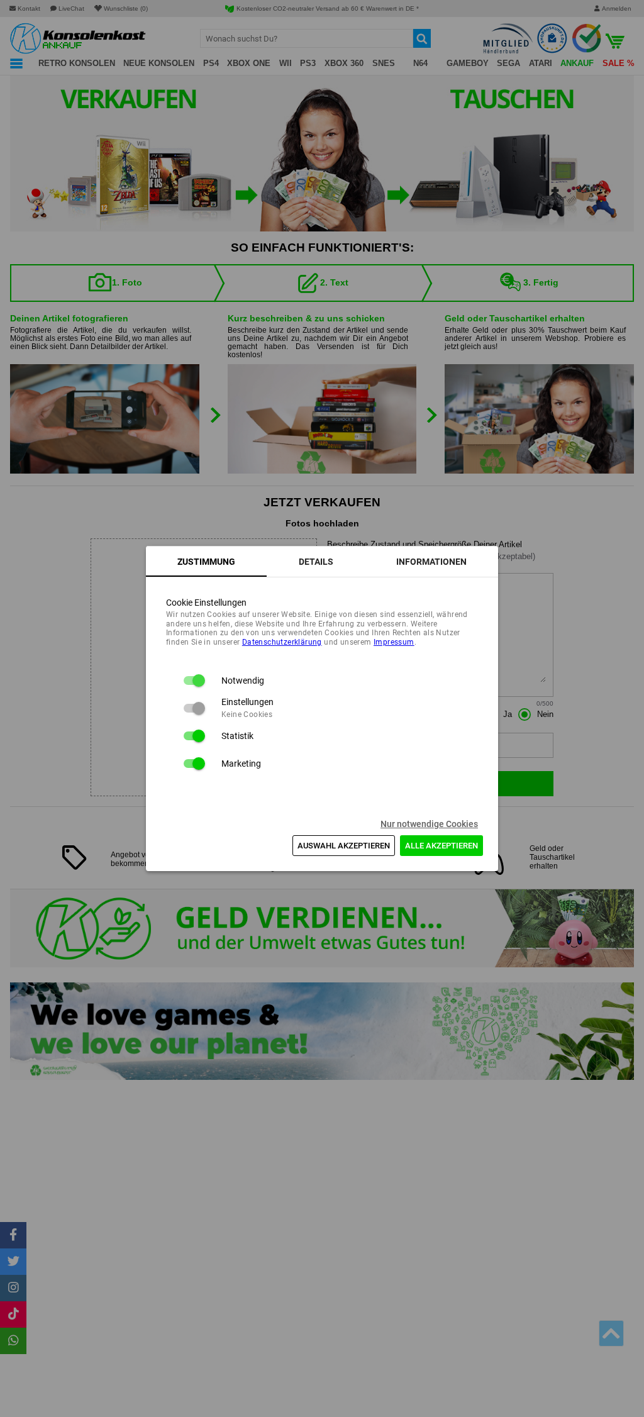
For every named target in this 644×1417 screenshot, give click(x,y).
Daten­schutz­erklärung (282, 642)
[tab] (206, 562)
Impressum (394, 642)
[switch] (193, 680)
